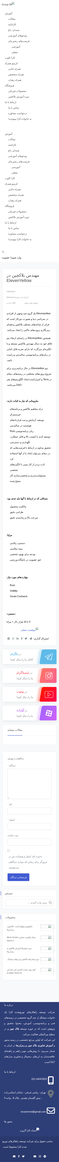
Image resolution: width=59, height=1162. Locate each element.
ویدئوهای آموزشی (17, 35)
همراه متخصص (16, 74)
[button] (29, 128)
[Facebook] (19, 1156)
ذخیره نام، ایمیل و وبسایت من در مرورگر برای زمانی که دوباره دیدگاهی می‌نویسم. (28, 862)
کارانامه (12, 24)
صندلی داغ (13, 30)
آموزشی (15, 46)
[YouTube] (34, 1156)
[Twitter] (23, 1156)
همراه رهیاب (14, 80)
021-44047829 (39, 1079)
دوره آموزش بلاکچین (18, 96)
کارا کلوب (10, 57)
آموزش (8, 13)
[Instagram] (40, 1156)
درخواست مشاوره (17, 113)
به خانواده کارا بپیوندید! (19, 118)
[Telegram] (45, 1156)
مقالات (11, 18)
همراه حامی (14, 68)
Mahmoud (10, 297)
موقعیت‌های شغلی (31, 303)
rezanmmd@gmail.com (33, 1111)
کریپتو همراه (11, 63)
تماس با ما (13, 107)
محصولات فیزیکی (17, 91)
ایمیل (11, 819)
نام (10, 804)
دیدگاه (12, 765)
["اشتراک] (8, 638)
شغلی (14, 52)
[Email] (14, 1156)
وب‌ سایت (13, 835)
